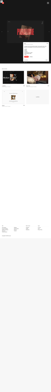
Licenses (39, 227)
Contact (15, 230)
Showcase (3, 230)
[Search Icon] (48, 3)
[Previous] (2, 32)
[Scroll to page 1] (24, 62)
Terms (39, 228)
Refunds (15, 229)
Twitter (27, 228)
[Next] (49, 32)
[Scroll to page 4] (26, 62)
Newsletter (27, 229)
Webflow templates (5, 229)
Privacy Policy (40, 229)
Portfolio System (4, 231)
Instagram (27, 227)
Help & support (16, 228)
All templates (4, 227)
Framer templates (5, 228)
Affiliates (15, 227)
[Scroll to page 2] (25, 62)
